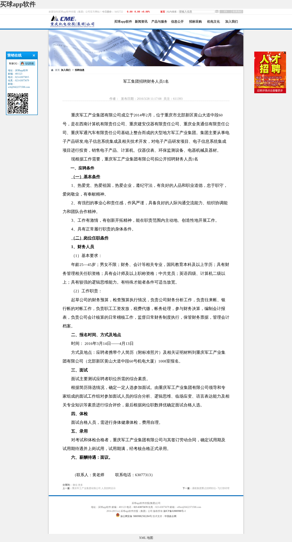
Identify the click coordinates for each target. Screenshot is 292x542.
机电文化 (213, 21)
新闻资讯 (141, 21)
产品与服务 (159, 21)
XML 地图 (146, 537)
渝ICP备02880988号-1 (174, 511)
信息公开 (177, 21)
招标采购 (195, 21)
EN (225, 11)
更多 (80, 484)
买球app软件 (18, 4)
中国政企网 (170, 516)
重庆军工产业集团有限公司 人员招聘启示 (94, 488)
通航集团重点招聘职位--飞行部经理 (210, 488)
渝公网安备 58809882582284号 (136, 516)
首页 (162, 11)
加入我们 (231, 21)
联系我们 (237, 11)
